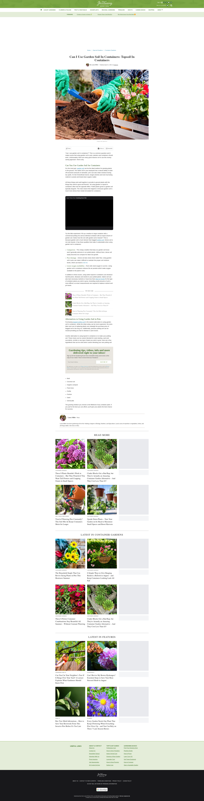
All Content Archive (94, 765)
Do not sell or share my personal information (102, 783)
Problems (121, 10)
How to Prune (128, 753)
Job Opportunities (94, 762)
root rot (85, 262)
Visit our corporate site (125, 796)
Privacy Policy (117, 781)
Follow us (102, 148)
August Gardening (50, 10)
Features (115, 64)
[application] (89, 213)
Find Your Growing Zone (131, 748)
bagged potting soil (79, 322)
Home (89, 50)
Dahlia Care (109, 765)
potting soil (100, 240)
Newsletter (110, 148)
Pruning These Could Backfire (105, 14)
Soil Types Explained (130, 759)
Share (69, 148)
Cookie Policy (127, 781)
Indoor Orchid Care (111, 753)
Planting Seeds (128, 751)
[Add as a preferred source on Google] (102, 789)
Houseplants (94, 10)
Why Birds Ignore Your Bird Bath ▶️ (127, 14)
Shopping (151, 10)
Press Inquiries (93, 759)
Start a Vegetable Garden (131, 765)
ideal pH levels (100, 279)
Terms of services (84, 366)
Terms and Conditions (104, 781)
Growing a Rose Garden (113, 756)
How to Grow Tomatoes (113, 751)
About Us (91, 748)
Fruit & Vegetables (80, 10)
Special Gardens (98, 50)
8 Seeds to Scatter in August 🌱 (84, 14)
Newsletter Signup (94, 753)
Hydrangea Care (111, 748)
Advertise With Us (94, 756)
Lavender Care (110, 759)
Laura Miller (95, 64)
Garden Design (140, 10)
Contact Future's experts (88, 781)
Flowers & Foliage (65, 10)
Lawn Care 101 (128, 756)
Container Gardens (110, 50)
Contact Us (92, 751)
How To (130, 10)
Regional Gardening (108, 10)
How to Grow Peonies (112, 762)
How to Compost (128, 762)
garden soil (80, 168)
